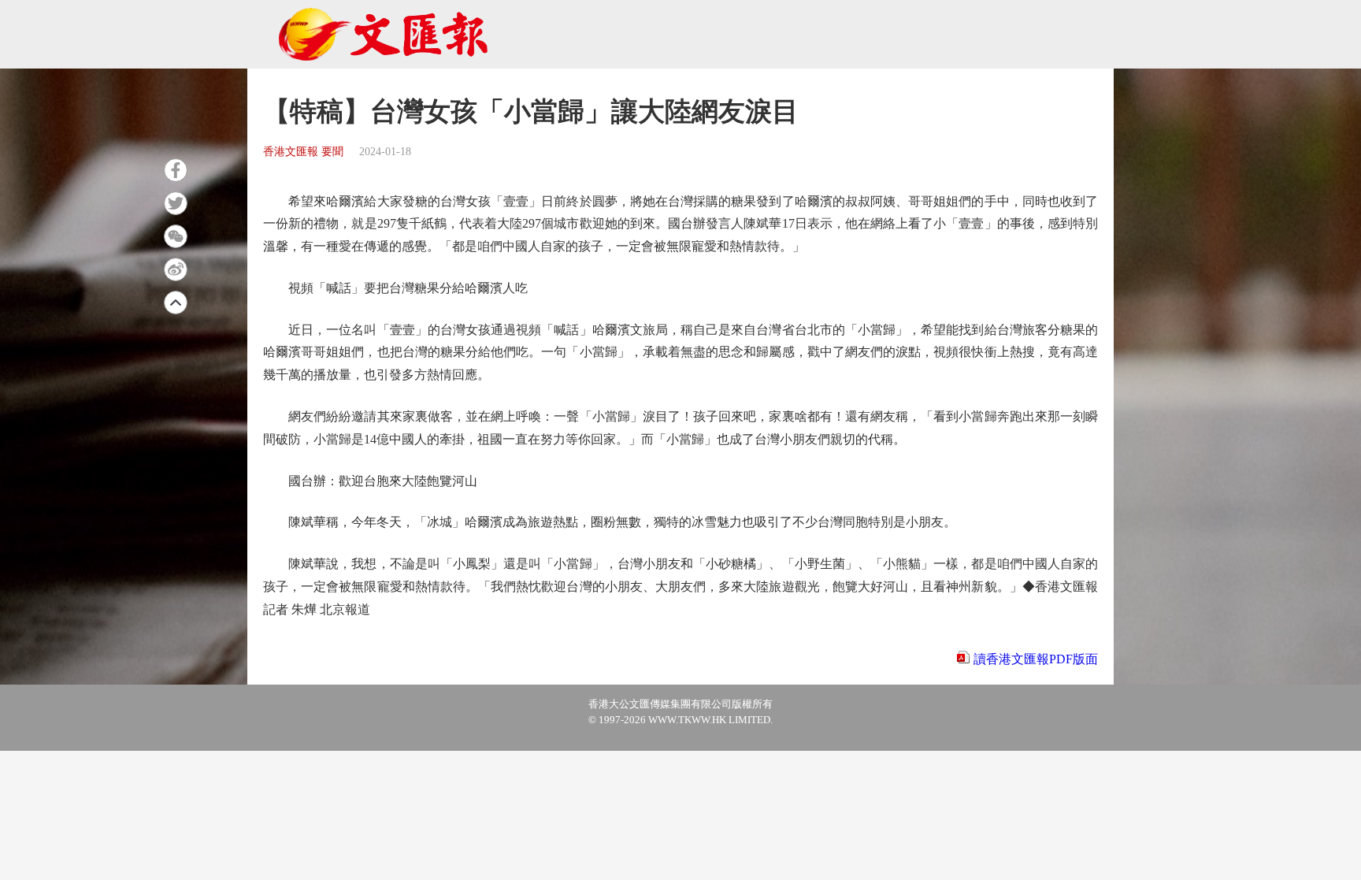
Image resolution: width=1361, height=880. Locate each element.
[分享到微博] (175, 269)
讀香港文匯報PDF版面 (1035, 659)
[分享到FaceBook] (175, 170)
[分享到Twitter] (175, 203)
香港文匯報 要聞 (303, 152)
